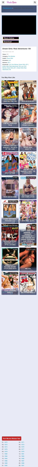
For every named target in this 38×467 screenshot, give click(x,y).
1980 (5, 454)
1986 (5, 461)
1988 (5, 463)
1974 (5, 447)
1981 (22, 454)
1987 (22, 461)
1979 (22, 451)
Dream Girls (10, 58)
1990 (5, 465)
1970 (5, 442)
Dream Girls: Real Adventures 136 (11, 66)
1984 (5, 458)
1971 (22, 442)
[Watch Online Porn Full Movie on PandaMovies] (12, 2)
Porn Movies (11, 56)
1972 (5, 444)
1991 (22, 465)
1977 (22, 449)
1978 (5, 451)
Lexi (10, 60)
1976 (5, 449)
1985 (22, 458)
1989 (22, 463)
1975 (22, 447)
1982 (5, 456)
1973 (22, 444)
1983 (22, 456)
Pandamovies (7, 8)
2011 (9, 62)
